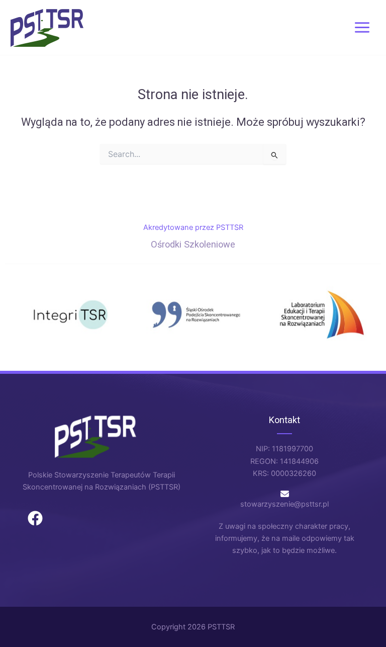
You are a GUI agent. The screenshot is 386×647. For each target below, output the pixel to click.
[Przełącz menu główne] (362, 27)
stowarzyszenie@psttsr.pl (284, 504)
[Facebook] (35, 518)
